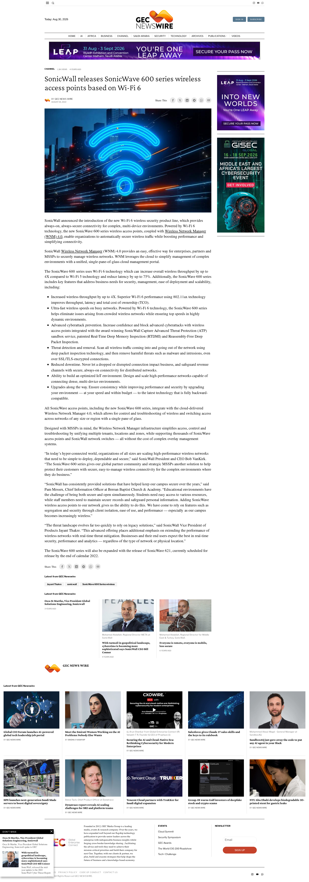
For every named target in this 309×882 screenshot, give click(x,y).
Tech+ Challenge (167, 854)
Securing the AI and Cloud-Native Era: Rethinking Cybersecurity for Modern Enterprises (150, 743)
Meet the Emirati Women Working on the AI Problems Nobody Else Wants (92, 733)
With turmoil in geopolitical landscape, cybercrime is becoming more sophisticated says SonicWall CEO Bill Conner (126, 647)
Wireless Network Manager (81, 250)
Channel (50, 69)
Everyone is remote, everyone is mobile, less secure (183, 644)
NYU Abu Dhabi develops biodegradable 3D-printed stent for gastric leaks (277, 801)
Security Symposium (169, 837)
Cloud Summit (166, 831)
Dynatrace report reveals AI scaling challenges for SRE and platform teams (89, 806)
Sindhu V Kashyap (76, 740)
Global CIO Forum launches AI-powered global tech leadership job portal (29, 733)
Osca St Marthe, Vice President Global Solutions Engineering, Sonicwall (67, 602)
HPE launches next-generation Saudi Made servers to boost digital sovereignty (30, 801)
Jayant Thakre (54, 584)
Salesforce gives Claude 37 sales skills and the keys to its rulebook (214, 733)
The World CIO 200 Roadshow (175, 848)
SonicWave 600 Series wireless (98, 584)
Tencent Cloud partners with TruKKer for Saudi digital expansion (153, 801)
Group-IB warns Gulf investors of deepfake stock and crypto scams (215, 801)
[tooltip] (254, 3)
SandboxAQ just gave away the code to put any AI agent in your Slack (276, 741)
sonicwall (72, 584)
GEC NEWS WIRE (64, 99)
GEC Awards (164, 842)
